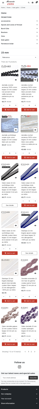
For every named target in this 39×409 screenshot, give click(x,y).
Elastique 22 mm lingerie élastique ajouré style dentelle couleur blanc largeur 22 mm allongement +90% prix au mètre (9, 284)
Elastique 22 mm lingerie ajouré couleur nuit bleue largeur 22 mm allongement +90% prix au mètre (28, 235)
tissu (3, 36)
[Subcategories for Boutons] (37, 32)
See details (10, 205)
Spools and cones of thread (11, 25)
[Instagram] (19, 366)
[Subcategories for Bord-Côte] (37, 28)
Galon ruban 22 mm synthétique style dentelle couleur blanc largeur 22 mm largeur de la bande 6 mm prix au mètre (10, 236)
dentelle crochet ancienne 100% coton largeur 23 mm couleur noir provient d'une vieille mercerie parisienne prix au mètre (9, 92)
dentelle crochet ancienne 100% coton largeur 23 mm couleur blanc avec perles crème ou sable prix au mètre (29, 140)
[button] (28, 2)
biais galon (5, 40)
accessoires (5, 21)
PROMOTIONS (6, 17)
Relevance (6, 57)
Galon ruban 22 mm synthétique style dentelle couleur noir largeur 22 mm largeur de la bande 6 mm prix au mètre (10, 188)
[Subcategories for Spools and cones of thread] (37, 24)
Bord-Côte (5, 28)
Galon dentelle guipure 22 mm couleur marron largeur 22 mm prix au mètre (9, 329)
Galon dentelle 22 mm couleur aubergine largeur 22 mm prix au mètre (29, 329)
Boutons (4, 32)
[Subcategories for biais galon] (37, 39)
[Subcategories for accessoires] (37, 20)
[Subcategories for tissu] (37, 36)
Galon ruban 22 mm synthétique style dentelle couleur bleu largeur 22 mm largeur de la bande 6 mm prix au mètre (29, 188)
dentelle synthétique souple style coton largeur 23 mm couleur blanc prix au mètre (9, 138)
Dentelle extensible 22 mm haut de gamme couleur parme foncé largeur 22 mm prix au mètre (29, 283)
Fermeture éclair (7, 44)
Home (3, 13)
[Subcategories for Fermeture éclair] (37, 43)
